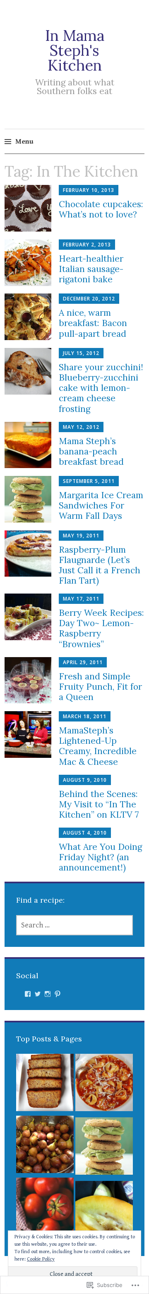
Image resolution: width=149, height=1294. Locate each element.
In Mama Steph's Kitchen (74, 50)
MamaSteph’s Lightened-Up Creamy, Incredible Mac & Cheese (98, 746)
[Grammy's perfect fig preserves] (45, 1147)
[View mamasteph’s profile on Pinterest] (57, 994)
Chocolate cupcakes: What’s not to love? (101, 209)
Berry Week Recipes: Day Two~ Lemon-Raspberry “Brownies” (101, 628)
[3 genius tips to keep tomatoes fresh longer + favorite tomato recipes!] (45, 1209)
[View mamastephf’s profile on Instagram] (47, 994)
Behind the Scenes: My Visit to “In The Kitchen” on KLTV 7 (99, 804)
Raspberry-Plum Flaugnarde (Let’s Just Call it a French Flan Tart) (99, 565)
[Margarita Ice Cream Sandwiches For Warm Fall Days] (104, 1148)
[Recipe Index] (104, 1085)
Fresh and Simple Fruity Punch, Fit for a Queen (100, 687)
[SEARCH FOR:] (74, 925)
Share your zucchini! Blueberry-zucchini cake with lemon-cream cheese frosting (101, 388)
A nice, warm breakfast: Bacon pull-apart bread (93, 323)
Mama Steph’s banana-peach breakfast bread (91, 451)
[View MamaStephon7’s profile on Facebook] (27, 994)
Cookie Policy (41, 1259)
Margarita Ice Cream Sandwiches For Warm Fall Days (101, 505)
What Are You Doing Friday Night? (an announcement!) (100, 857)
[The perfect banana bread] (45, 1085)
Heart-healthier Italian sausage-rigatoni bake (91, 269)
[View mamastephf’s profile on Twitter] (37, 994)
